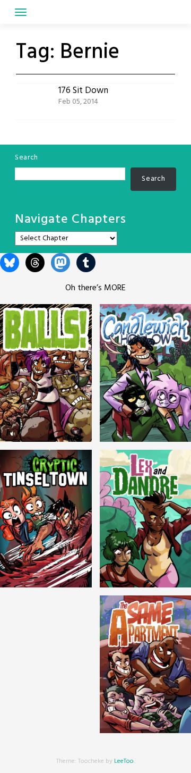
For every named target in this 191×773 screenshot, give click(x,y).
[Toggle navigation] (20, 12)
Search (26, 157)
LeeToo (124, 761)
